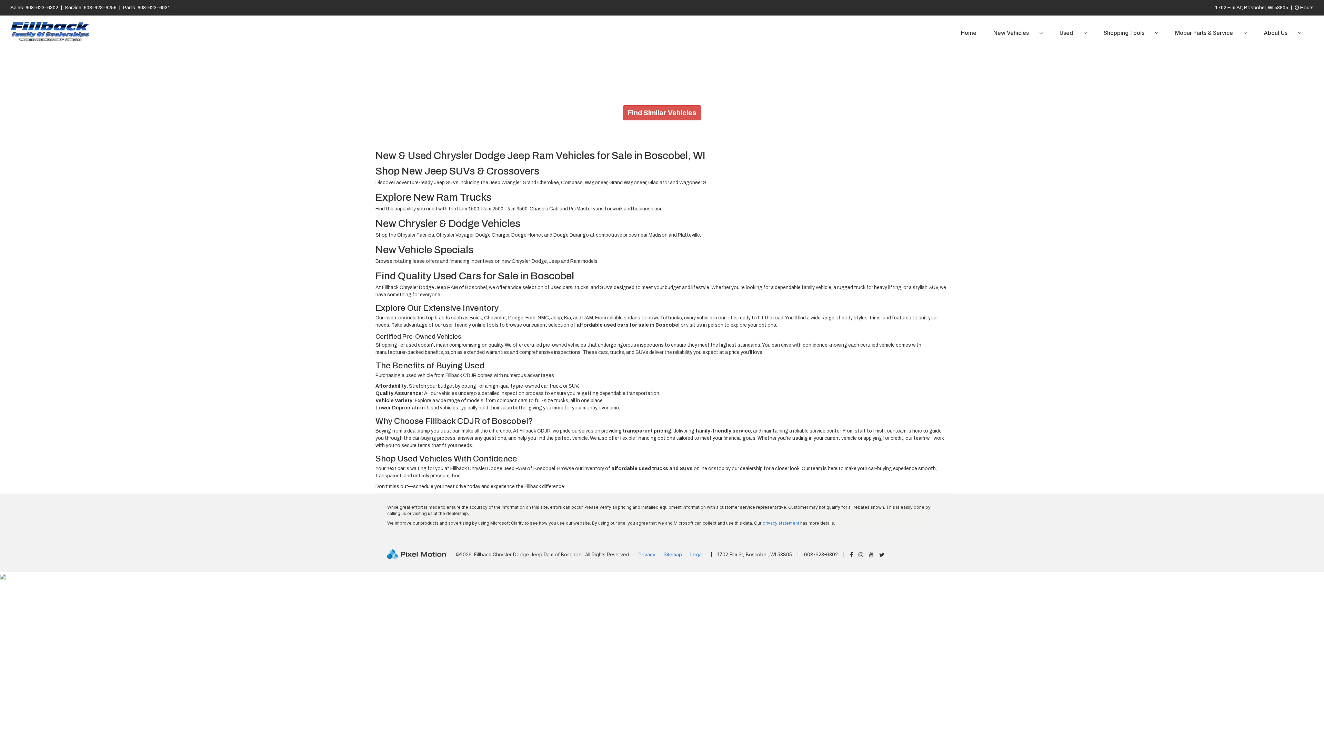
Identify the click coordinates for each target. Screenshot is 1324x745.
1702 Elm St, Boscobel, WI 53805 (1251, 7)
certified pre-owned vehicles (555, 345)
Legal (696, 554)
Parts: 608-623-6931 (146, 7)
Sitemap (673, 554)
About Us (1275, 32)
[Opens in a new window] (851, 555)
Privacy (647, 554)
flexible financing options (647, 438)
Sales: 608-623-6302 (34, 7)
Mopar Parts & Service (1204, 32)
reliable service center (817, 431)
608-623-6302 (821, 554)
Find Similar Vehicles (662, 113)
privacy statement (781, 523)
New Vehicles (1011, 32)
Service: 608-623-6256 (91, 7)
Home (968, 32)
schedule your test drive (439, 486)
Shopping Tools (1124, 32)
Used (1066, 32)
